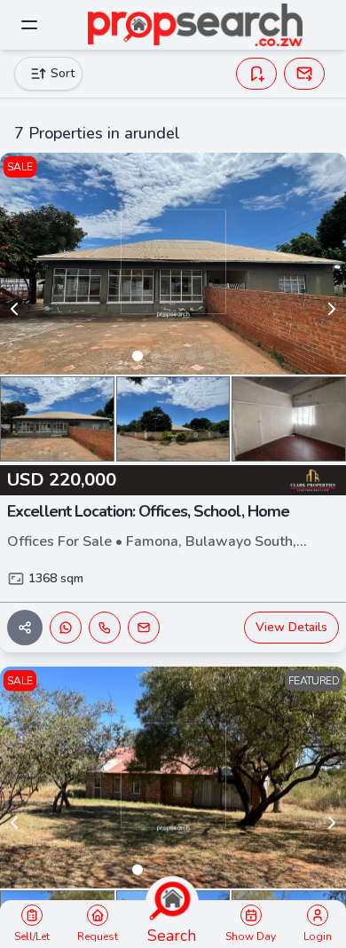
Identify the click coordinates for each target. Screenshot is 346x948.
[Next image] (331, 309)
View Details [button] (291, 627)
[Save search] (256, 74)
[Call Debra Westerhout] (105, 628)
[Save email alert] (304, 74)
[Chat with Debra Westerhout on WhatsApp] (66, 628)
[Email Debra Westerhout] (144, 628)
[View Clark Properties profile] (312, 480)
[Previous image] (14, 309)
